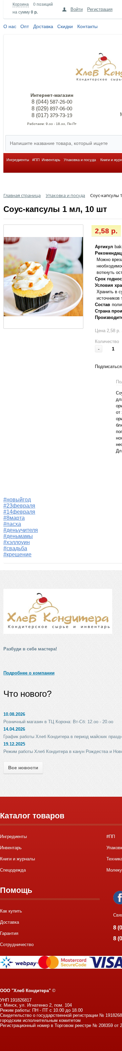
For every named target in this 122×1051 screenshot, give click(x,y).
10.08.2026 (14, 714)
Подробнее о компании (29, 672)
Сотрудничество (17, 944)
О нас (9, 26)
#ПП (36, 160)
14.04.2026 (14, 729)
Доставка (43, 26)
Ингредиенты (17, 160)
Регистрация (100, 9)
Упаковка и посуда (80, 160)
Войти (76, 9)
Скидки (65, 26)
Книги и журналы (17, 858)
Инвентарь (51, 160)
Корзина (21, 4)
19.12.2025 (14, 744)
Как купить (11, 911)
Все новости (23, 767)
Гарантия (9, 933)
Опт (24, 26)
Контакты (87, 26)
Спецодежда (13, 870)
